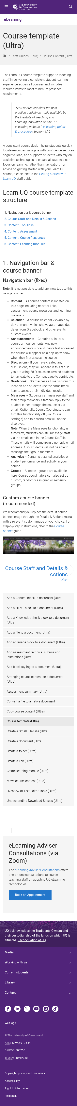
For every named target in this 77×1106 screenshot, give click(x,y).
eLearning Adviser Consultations (37, 870)
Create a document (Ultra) (24, 741)
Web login (11, 1023)
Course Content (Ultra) (58, 56)
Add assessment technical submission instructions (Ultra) (33, 654)
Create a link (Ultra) (20, 761)
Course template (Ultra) (23, 721)
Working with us (16, 962)
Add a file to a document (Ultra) (28, 632)
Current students (16, 972)
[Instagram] (46, 1009)
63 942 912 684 (21, 1042)
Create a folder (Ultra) (21, 751)
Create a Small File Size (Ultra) (28, 731)
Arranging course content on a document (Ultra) (35, 679)
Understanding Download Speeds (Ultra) (34, 801)
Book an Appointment (30, 895)
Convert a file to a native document (31, 701)
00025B (20, 1050)
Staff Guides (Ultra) (25, 56)
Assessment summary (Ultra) (27, 691)
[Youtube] (36, 1009)
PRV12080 (21, 1057)
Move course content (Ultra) (26, 781)
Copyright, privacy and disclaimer (25, 1073)
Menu (6, 7)
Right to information (17, 1088)
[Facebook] (8, 1009)
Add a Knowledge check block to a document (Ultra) (38, 620)
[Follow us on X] (27, 1009)
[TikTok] (55, 1009)
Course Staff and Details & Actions (36, 573)
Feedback (11, 1095)
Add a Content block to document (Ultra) (35, 598)
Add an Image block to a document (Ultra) (36, 642)
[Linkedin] (17, 1009)
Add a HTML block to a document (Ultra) (35, 608)
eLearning (13, 19)
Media (9, 952)
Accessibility (12, 1080)
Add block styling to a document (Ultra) (34, 667)
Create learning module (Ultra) (27, 771)
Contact (10, 992)
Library (10, 982)
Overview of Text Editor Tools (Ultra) (31, 791)
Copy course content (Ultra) (26, 711)
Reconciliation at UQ (32, 940)
